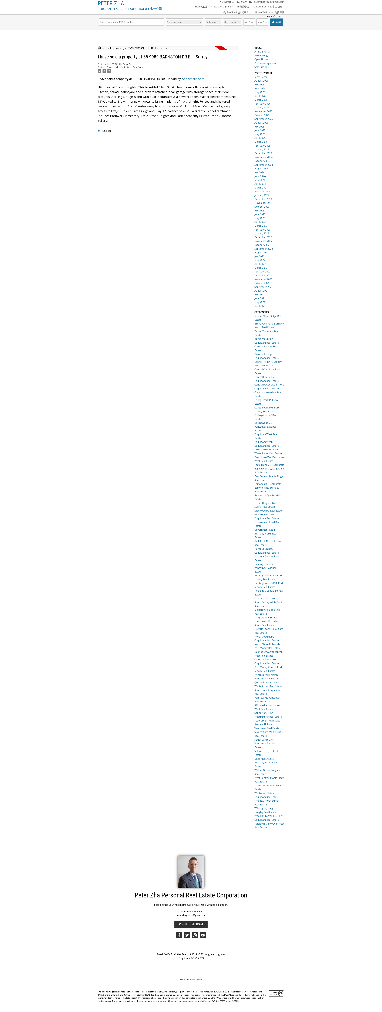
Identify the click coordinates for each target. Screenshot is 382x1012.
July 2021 (259, 294)
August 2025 (261, 122)
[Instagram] (195, 935)
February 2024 (262, 191)
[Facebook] (179, 935)
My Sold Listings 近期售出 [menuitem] (237, 12)
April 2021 (260, 306)
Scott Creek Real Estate (267, 720)
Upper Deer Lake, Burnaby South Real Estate (265, 762)
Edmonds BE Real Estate (267, 484)
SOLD (281, 16)
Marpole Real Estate (265, 617)
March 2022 (261, 267)
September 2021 (263, 287)
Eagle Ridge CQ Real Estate (269, 464)
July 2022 (259, 256)
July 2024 (259, 172)
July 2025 (259, 126)
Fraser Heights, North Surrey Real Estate (125, 67)
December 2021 (263, 275)
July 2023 (259, 210)
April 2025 (260, 138)
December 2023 (263, 199)
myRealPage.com (196, 979)
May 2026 (259, 92)
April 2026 (260, 96)
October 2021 (261, 283)
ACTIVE (269, 16)
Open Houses (262, 59)
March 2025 (261, 141)
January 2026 (261, 107)
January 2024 (261, 195)
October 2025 (261, 115)
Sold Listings (261, 67)
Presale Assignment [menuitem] (222, 6)
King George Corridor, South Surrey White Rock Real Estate (268, 602)
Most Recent (261, 77)
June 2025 (259, 130)
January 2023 (261, 233)
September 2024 (263, 164)
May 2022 (259, 260)
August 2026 (261, 80)
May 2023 (259, 218)
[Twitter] (187, 935)
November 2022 (263, 241)
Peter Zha (111, 3)
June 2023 (259, 214)
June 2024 (259, 176)
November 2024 (263, 157)
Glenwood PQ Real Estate (268, 510)
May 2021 (259, 302)
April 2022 (260, 264)
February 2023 (262, 229)
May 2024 (259, 180)
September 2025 (263, 118)
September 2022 (263, 248)
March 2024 (261, 187)
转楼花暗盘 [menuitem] (243, 6)
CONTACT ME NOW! (191, 924)
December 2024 (263, 153)
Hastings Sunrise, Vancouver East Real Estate (265, 567)
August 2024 (261, 168)
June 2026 (259, 88)
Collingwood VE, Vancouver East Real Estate (265, 426)
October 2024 (261, 161)
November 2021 (263, 279)
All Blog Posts (262, 51)
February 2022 (262, 271)
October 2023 (261, 206)
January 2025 (261, 149)
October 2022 (261, 245)
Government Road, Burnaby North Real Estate (265, 533)
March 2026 (261, 99)
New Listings (261, 55)
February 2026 (262, 103)
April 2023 (260, 222)
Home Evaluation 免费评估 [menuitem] (269, 12)
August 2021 (261, 290)
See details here (193, 79)
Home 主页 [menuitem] (201, 6)
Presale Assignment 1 (266, 63)
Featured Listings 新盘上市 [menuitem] (267, 6)
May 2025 (259, 134)
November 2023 (263, 202)
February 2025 (262, 145)
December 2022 (263, 237)
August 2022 (261, 252)
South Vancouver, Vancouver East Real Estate (265, 743)
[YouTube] (203, 935)
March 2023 (261, 225)
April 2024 (260, 184)
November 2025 (263, 111)
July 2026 (259, 84)
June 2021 (259, 298)
